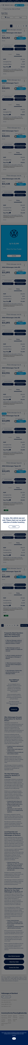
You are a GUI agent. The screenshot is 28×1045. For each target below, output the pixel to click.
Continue (14, 526)
